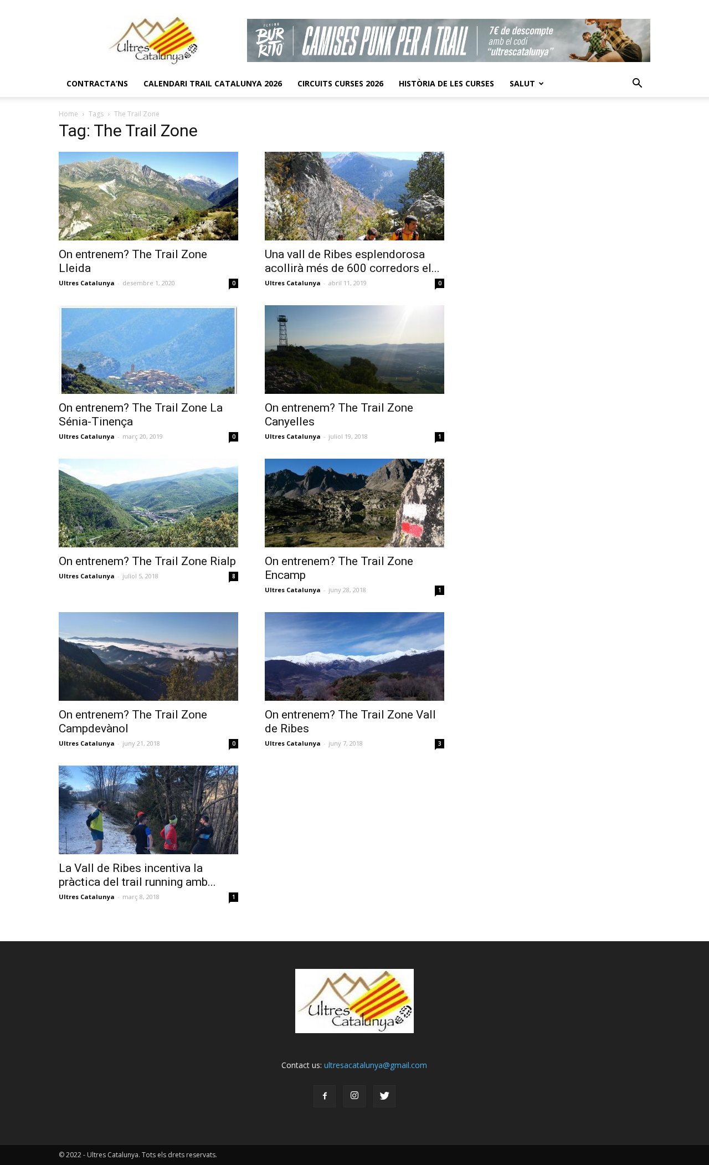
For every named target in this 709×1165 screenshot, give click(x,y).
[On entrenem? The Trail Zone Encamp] (354, 503)
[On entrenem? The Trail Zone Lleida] (148, 196)
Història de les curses (446, 83)
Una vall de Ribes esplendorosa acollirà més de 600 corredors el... (352, 261)
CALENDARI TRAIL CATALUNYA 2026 (212, 83)
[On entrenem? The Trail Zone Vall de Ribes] (354, 656)
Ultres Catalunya (87, 283)
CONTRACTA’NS (97, 83)
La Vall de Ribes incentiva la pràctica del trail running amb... (137, 875)
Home (68, 114)
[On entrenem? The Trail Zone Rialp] (148, 503)
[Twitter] (384, 1096)
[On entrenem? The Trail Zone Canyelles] (354, 349)
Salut (522, 83)
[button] (637, 83)
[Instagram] (354, 1096)
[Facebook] (325, 1096)
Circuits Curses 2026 (340, 83)
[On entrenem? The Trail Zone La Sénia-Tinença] (148, 349)
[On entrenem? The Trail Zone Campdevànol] (148, 656)
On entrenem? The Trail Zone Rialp (147, 561)
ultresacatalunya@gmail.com (375, 1065)
